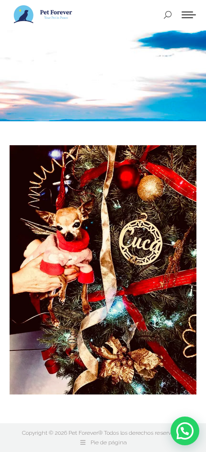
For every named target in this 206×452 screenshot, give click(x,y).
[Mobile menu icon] (188, 15)
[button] (185, 431)
